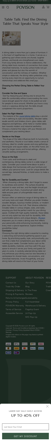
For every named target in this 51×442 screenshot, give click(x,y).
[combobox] (25, 426)
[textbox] (25, 426)
